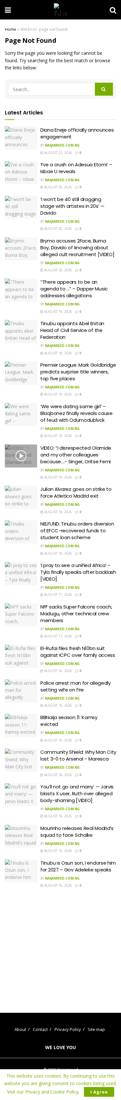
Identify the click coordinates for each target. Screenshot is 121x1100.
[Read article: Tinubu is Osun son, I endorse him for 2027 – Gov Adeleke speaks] (21, 871)
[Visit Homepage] (60, 9)
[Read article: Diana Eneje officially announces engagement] (21, 138)
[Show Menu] (8, 9)
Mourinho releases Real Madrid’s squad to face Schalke (77, 831)
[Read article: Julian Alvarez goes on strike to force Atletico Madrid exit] (21, 497)
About (20, 1029)
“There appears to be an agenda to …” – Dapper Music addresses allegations (74, 288)
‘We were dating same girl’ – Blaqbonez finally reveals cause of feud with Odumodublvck (76, 413)
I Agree (99, 1092)
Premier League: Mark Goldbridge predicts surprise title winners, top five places (78, 371)
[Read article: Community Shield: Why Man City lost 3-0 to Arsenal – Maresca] (21, 760)
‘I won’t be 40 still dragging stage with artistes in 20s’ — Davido (72, 206)
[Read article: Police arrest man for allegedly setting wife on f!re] (21, 691)
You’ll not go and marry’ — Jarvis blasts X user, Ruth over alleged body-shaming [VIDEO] (77, 793)
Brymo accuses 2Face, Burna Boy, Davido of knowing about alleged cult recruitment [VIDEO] (77, 247)
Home (10, 29)
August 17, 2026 (57, 594)
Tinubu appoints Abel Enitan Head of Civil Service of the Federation (72, 330)
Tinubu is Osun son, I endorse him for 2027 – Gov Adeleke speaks (78, 866)
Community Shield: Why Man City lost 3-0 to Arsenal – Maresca (78, 755)
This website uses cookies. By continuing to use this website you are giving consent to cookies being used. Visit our (60, 1084)
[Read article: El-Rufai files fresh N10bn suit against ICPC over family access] (21, 656)
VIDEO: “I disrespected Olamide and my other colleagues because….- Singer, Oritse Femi (75, 454)
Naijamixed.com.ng (62, 145)
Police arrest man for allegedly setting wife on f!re (75, 686)
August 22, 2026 (57, 152)
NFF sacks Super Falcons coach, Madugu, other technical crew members (76, 613)
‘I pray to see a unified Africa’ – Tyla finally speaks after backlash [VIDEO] (78, 572)
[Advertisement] (60, 945)
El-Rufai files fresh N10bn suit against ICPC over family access (77, 651)
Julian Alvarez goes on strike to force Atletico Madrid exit (75, 492)
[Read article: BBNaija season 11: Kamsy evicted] (21, 725)
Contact (40, 1029)
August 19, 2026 (57, 311)
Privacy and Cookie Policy (51, 1092)
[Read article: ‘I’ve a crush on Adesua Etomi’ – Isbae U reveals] (21, 172)
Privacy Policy (68, 1029)
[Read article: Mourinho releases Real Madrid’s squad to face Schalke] (21, 836)
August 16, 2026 (57, 670)
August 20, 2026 (57, 187)
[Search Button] (113, 9)
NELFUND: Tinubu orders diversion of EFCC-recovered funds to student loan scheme (77, 530)
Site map (96, 1029)
